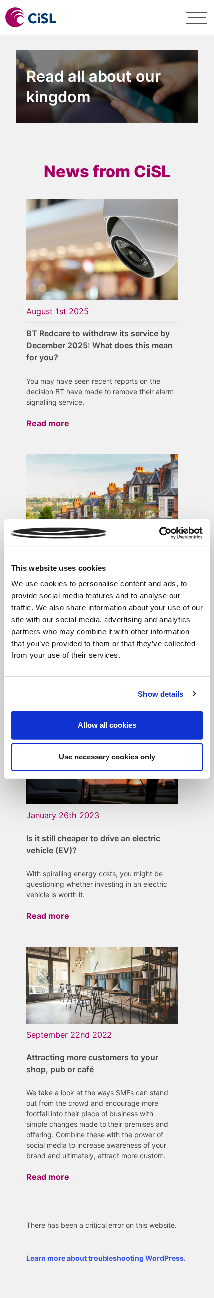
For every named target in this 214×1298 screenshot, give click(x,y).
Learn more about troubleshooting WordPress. (106, 1258)
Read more (47, 423)
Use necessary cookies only (107, 757)
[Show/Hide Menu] (196, 17)
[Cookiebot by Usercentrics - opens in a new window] (159, 533)
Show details (160, 693)
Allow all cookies (107, 725)
